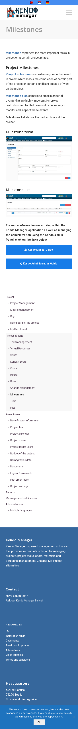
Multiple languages (21, 510)
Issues (14, 374)
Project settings (19, 486)
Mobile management (22, 309)
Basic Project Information (24, 420)
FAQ (8, 631)
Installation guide (15, 635)
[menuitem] (67, 12)
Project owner (18, 440)
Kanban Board (18, 361)
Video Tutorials (14, 654)
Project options (14, 335)
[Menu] (67, 12)
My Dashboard (18, 329)
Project (10, 296)
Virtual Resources (20, 348)
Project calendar (19, 433)
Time (13, 401)
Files (12, 407)
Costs (13, 368)
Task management (21, 342)
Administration (14, 504)
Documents (17, 466)
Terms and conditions (18, 659)
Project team (17, 427)
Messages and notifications (21, 498)
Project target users (21, 446)
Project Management (22, 303)
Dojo (12, 316)
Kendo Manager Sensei (29, 600)
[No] (73, 717)
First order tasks (19, 479)
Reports (10, 492)
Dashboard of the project (24, 322)
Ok (39, 722)
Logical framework (21, 473)
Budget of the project (22, 453)
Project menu (13, 414)
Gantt (13, 355)
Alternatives (13, 650)
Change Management (22, 387)
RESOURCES (14, 624)
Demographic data (21, 460)
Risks (13, 381)
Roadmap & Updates (17, 645)
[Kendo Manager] (32, 12)
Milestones (24, 29)
